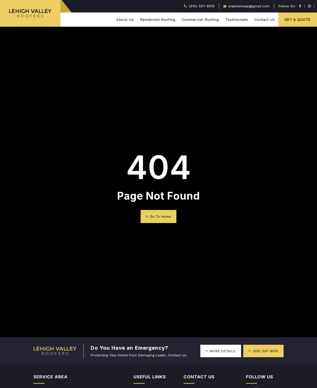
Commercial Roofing (200, 19)
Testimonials (236, 19)
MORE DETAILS (223, 351)
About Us (125, 19)
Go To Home (160, 216)
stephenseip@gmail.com (249, 6)
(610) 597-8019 (202, 6)
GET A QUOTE (297, 19)
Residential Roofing (157, 19)
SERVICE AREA (50, 376)
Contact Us (264, 19)
